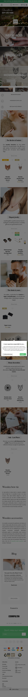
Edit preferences (8, 354)
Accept (22, 354)
